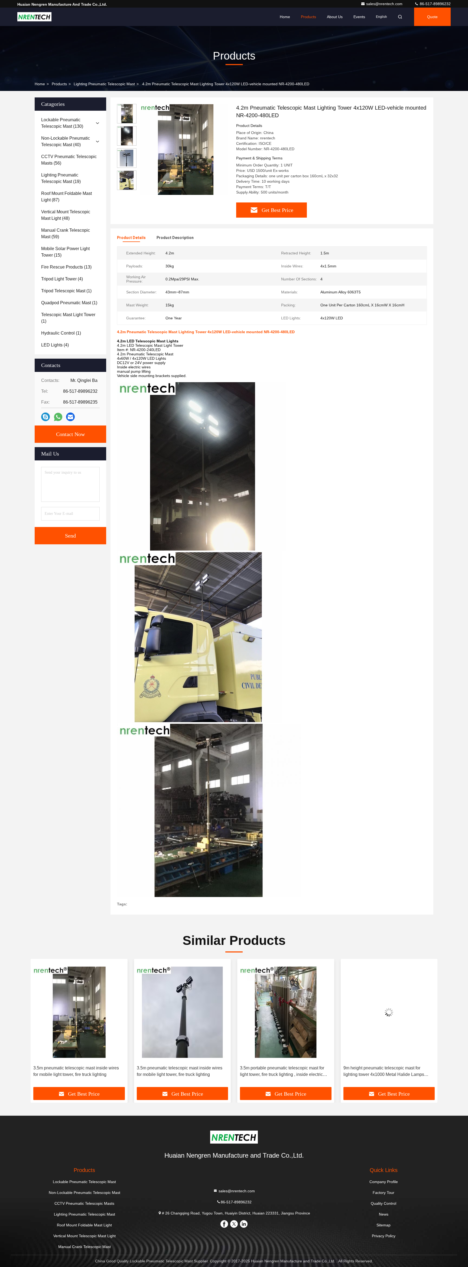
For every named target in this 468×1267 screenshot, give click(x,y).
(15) (65, 251)
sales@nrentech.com (385, 4)
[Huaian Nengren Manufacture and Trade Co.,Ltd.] (34, 16)
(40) (65, 141)
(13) (66, 267)
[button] (40, 1025)
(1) (66, 291)
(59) (65, 233)
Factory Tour (383, 1192)
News (383, 1214)
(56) (69, 159)
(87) (66, 196)
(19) (61, 178)
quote (432, 17)
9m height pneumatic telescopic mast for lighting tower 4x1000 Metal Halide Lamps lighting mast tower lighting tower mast (280, 1072)
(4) (62, 279)
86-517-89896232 (435, 4)
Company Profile (383, 1182)
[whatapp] (58, 417)
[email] (70, 416)
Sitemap (383, 1225)
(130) (62, 123)
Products (308, 17)
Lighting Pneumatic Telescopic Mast (104, 84)
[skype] (45, 416)
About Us (335, 17)
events (359, 17)
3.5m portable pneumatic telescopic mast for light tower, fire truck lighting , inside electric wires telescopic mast (179, 1072)
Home (285, 17)
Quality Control (383, 1203)
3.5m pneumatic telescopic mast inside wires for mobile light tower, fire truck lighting (76, 1071)
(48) (65, 215)
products (59, 84)
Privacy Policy (383, 1236)
